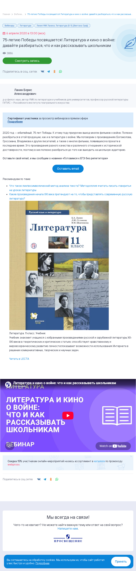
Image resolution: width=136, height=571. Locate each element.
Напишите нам (68, 528)
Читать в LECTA (19, 358)
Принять (121, 561)
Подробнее (15, 121)
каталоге (99, 461)
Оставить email (68, 169)
